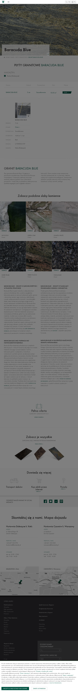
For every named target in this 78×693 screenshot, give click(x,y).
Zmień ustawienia (39, 688)
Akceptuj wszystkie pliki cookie (15, 688)
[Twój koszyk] (69, 2)
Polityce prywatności (56, 683)
